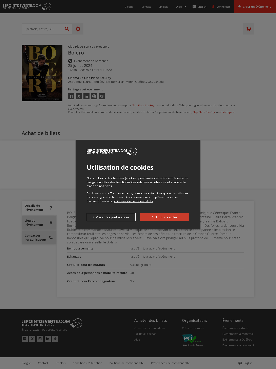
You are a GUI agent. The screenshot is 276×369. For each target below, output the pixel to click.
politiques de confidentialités (133, 201)
